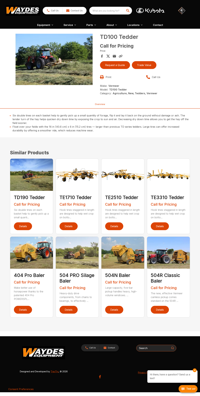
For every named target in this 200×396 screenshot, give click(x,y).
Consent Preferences (21, 389)
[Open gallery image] (54, 59)
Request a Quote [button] (115, 65)
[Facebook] (100, 376)
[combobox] (110, 10)
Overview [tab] (100, 104)
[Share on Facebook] (102, 56)
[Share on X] (108, 56)
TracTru (55, 371)
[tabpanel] (54, 60)
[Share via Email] (114, 56)
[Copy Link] (120, 56)
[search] (128, 10)
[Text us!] (188, 389)
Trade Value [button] (144, 65)
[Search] (172, 348)
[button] (52, 10)
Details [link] (23, 226)
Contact (158, 25)
